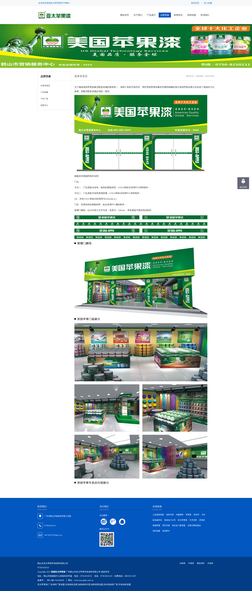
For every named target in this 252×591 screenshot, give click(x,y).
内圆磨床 (179, 515)
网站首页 (124, 15)
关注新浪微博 (104, 521)
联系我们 (205, 15)
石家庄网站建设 (194, 525)
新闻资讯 (178, 15)
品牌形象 (164, 15)
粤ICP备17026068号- (55, 580)
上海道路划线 (158, 515)
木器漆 (210, 563)
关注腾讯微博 (113, 521)
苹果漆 (188, 515)
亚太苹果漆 (182, 520)
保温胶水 (166, 531)
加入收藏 (208, 3)
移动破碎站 (157, 520)
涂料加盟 (156, 531)
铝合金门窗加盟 (178, 525)
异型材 (202, 520)
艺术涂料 (193, 520)
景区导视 (166, 525)
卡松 (203, 515)
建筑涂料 (200, 563)
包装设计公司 (170, 520)
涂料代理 (170, 515)
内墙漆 (182, 563)
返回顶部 (243, 187)
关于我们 (138, 15)
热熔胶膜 (156, 525)
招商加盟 (191, 15)
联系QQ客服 (122, 521)
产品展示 (151, 15)
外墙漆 (191, 563)
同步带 (196, 515)
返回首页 (195, 3)
